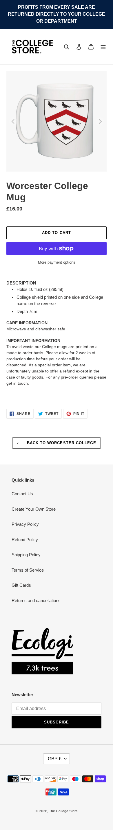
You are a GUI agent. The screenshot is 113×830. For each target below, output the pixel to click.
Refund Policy (25, 539)
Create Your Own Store (34, 509)
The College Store (63, 811)
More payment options (56, 262)
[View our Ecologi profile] (42, 651)
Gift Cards (21, 585)
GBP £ (54, 758)
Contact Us (22, 493)
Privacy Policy (25, 524)
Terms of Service (28, 570)
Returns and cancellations (36, 600)
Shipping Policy (26, 554)
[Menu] (103, 46)
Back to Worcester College (60, 443)
